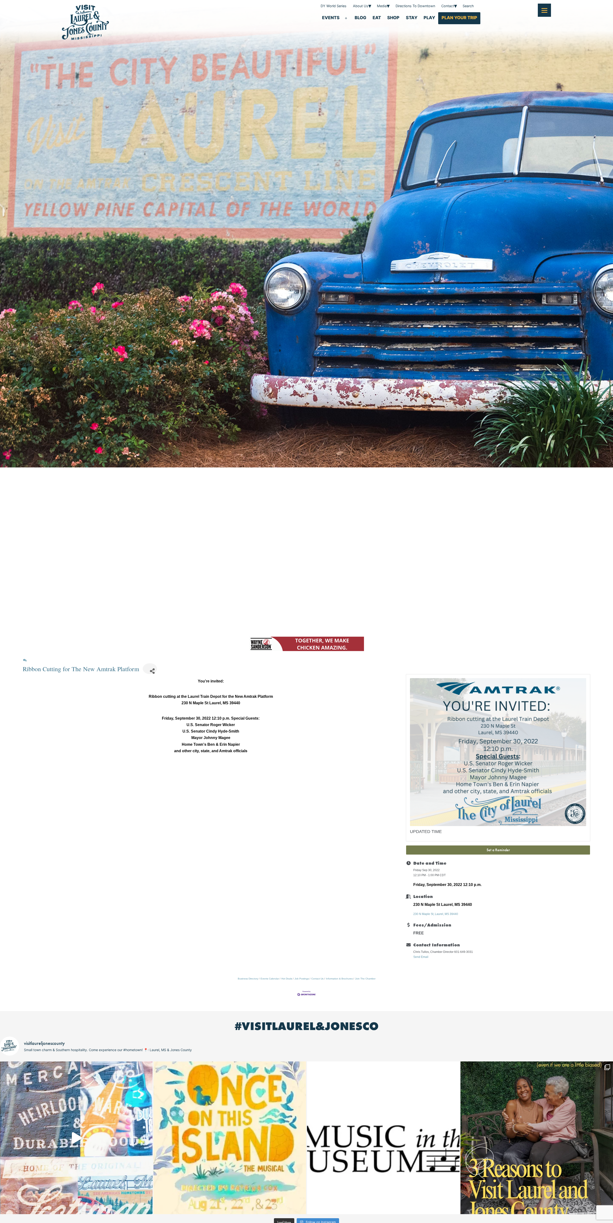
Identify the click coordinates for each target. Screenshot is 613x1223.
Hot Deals (286, 978)
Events (331, 17)
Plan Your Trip (459, 17)
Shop (393, 17)
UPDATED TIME (426, 831)
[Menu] (544, 10)
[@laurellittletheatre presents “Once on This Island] (229, 1137)
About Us (360, 6)
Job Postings (302, 978)
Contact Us (317, 978)
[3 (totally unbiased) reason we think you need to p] (536, 1137)
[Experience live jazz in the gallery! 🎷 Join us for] (383, 1137)
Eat (377, 17)
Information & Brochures (339, 978)
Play (429, 17)
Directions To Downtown (415, 6)
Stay (411, 17)
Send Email (420, 957)
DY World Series (333, 6)
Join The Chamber (365, 978)
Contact (447, 6)
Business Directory (248, 978)
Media (382, 6)
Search (468, 6)
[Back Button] (24, 660)
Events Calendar (270, 978)
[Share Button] (150, 668)
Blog (360, 17)
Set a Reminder (498, 849)
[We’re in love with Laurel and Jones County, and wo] (76, 1137)
